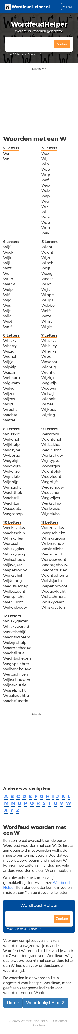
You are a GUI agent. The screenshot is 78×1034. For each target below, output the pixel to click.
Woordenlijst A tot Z (45, 1002)
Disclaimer (59, 1021)
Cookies (39, 1025)
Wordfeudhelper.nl (35, 1021)
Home (13, 1002)
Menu (67, 7)
